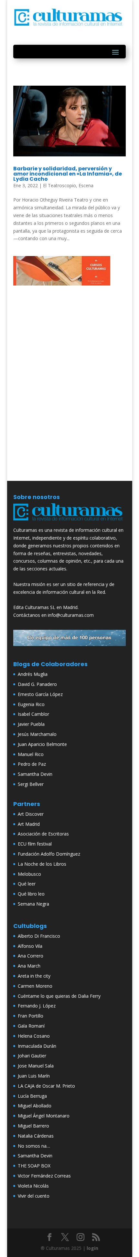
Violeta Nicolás (33, 1186)
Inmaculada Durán (37, 1046)
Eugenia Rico (31, 704)
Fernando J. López (37, 1006)
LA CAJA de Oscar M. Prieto (46, 1086)
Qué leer (27, 884)
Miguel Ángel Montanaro (44, 1116)
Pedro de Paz (32, 764)
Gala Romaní (31, 1026)
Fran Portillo (30, 1016)
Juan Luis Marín (34, 1076)
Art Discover (31, 814)
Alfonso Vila (30, 946)
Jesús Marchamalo (37, 734)
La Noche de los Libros (42, 864)
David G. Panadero (37, 684)
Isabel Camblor (33, 714)
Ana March (29, 966)
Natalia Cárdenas (36, 1136)
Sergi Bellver (31, 784)
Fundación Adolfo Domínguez (49, 854)
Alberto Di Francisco (39, 936)
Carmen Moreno (35, 986)
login (92, 1248)
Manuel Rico (31, 754)
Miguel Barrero (33, 1126)
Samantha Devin (35, 774)
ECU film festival (35, 844)
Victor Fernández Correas (44, 1176)
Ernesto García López (40, 694)
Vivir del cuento (33, 1196)
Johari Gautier (32, 1056)
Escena (86, 185)
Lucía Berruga (32, 1096)
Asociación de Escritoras (43, 834)
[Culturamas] (69, 522)
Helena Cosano (34, 1036)
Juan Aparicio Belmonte (42, 744)
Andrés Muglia (33, 674)
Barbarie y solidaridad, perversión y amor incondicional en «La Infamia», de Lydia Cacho (67, 174)
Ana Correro (30, 956)
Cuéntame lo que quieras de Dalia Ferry (59, 996)
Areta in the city (34, 976)
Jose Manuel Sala (36, 1066)
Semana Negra (33, 904)
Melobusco (29, 874)
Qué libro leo (31, 894)
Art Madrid (29, 824)
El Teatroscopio (59, 185)
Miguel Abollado (34, 1106)
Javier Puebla (31, 724)
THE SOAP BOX (34, 1166)
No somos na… (34, 1146)
